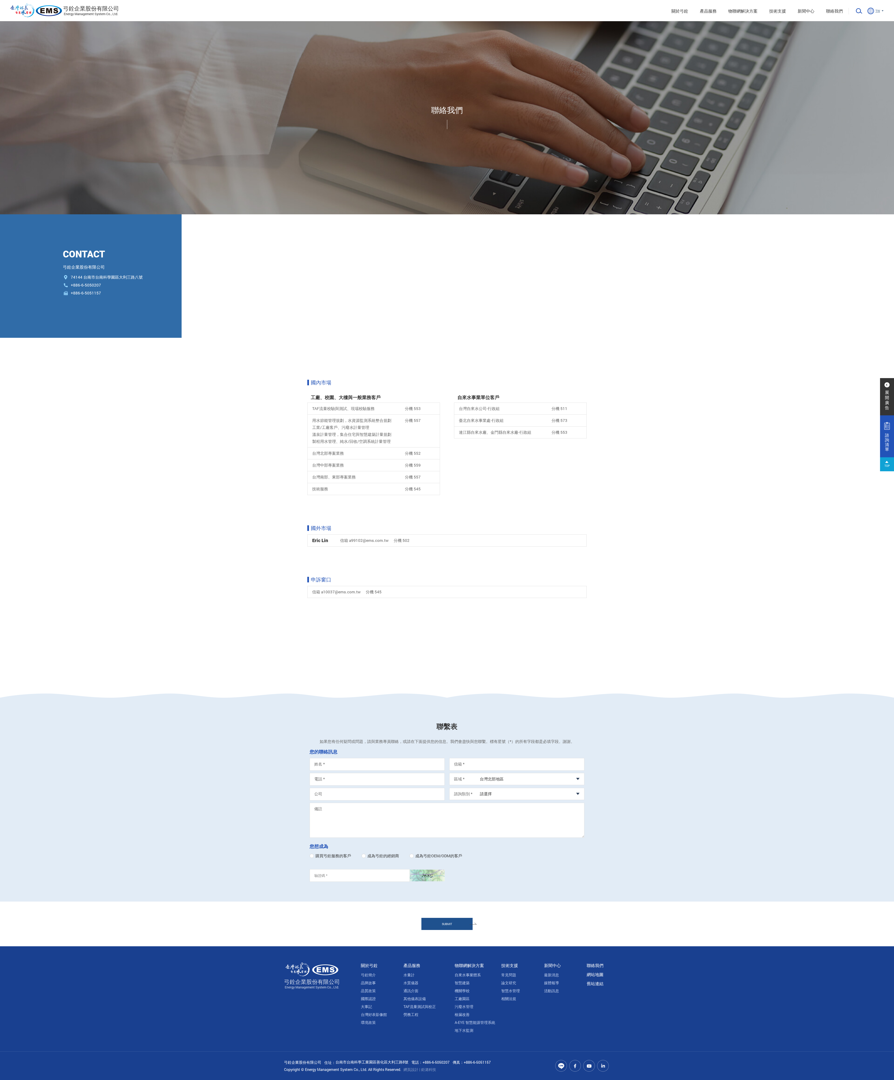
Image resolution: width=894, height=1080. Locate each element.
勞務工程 (410, 1014)
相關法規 (508, 998)
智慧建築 (462, 982)
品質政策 (368, 990)
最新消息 (551, 974)
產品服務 (708, 11)
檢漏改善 (462, 1014)
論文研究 (508, 982)
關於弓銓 (679, 11)
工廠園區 (462, 998)
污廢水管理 (464, 1006)
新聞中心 (806, 11)
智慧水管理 (510, 990)
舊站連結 (595, 983)
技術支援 (777, 11)
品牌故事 (368, 982)
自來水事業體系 (468, 974)
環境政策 (368, 1022)
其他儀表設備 (414, 998)
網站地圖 (595, 974)
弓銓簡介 (368, 974)
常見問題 (508, 974)
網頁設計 (410, 1069)
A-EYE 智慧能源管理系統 (475, 1022)
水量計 (409, 974)
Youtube (589, 1066)
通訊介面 (410, 990)
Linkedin (603, 1066)
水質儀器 (410, 982)
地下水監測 (464, 1030)
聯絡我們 (834, 11)
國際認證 (368, 998)
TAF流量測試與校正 (419, 1006)
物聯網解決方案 (743, 11)
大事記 (366, 1006)
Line (561, 1066)
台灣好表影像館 (374, 1014)
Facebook (575, 1066)
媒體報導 (551, 982)
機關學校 (462, 990)
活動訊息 (551, 990)
